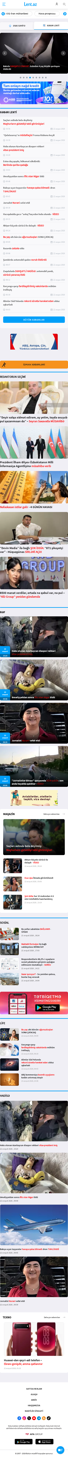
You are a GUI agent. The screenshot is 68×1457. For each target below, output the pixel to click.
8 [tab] (42, 77)
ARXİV (34, 1399)
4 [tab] (30, 77)
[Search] (64, 4)
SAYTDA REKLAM (34, 1388)
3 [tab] (27, 77)
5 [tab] (33, 77)
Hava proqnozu (13, 13)
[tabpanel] (34, 53)
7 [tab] (39, 77)
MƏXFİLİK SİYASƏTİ (34, 1411)
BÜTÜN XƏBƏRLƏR (34, 319)
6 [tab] (36, 77)
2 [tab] (24, 77)
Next (65, 14)
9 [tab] (46, 77)
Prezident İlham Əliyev (45, 13)
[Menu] (4, 4)
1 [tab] (20, 77)
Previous (3, 14)
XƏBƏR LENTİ (8, 112)
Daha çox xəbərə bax (51, 814)
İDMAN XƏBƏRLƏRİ (34, 364)
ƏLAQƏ (34, 1394)
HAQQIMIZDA (34, 1405)
